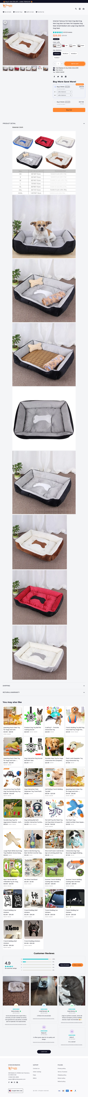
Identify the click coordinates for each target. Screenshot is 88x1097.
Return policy (61, 1078)
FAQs (34, 1075)
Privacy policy (62, 1068)
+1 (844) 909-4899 (13, 1077)
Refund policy (61, 1081)
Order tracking (37, 1072)
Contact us (36, 1068)
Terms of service (62, 1072)
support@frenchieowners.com (16, 1079)
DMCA (34, 1078)
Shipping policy (62, 1075)
